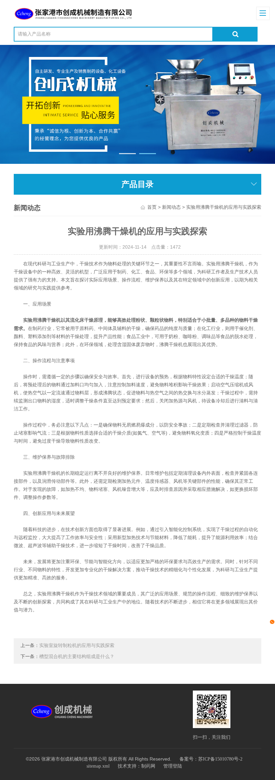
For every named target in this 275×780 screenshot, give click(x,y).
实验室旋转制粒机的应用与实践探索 (76, 645)
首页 (152, 207)
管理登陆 (172, 766)
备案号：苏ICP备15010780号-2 (210, 759)
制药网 (148, 766)
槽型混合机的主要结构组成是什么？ (76, 656)
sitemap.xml (98, 766)
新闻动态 (171, 207)
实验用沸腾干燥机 (42, 320)
